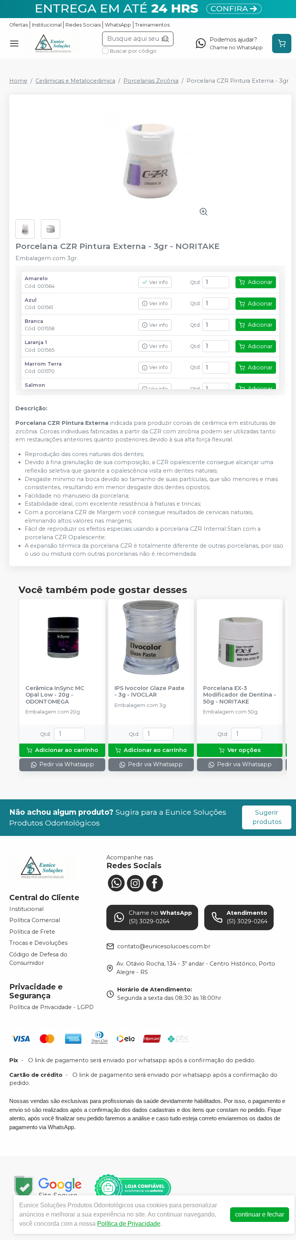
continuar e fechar (259, 1214)
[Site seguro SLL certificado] (47, 1187)
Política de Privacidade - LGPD (51, 1007)
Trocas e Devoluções (38, 943)
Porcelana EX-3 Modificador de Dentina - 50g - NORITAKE (239, 695)
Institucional (47, 25)
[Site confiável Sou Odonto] (132, 1188)
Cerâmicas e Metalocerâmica (75, 80)
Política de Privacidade (128, 1223)
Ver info (158, 282)
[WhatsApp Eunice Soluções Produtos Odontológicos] (116, 882)
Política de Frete (32, 931)
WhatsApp (118, 25)
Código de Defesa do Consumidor (38, 958)
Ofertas (18, 25)
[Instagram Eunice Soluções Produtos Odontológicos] (135, 882)
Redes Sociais (83, 25)
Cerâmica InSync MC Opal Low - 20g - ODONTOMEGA (54, 695)
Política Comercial (34, 920)
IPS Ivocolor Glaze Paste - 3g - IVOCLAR (149, 691)
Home (18, 80)
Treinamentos (152, 25)
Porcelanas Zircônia (150, 80)
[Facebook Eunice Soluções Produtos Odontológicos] (154, 882)
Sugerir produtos (266, 817)
